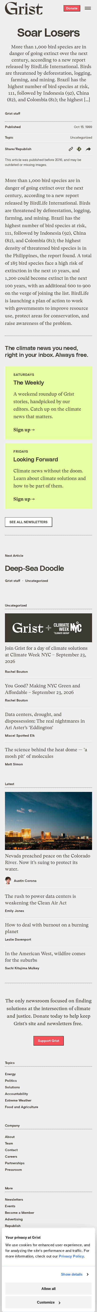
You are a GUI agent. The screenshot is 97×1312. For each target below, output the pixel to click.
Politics (11, 1080)
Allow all (48, 1289)
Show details (71, 1274)
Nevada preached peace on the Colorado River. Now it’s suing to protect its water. (47, 862)
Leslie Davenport (18, 939)
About (10, 1137)
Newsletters (14, 1199)
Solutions (12, 1087)
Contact (11, 1150)
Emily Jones (14, 911)
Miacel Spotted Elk (20, 735)
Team (9, 1143)
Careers (11, 1156)
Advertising (14, 1219)
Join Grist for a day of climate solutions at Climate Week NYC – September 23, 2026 (46, 655)
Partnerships (14, 1163)
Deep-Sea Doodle (34, 567)
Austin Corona (25, 881)
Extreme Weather (18, 1100)
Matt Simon (14, 764)
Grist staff (12, 113)
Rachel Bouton (16, 672)
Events (10, 1206)
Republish (12, 1226)
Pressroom (13, 1170)
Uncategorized (81, 137)
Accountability (16, 1094)
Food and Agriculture (21, 1107)
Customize (46, 1302)
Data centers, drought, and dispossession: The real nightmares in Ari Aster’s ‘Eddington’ (45, 721)
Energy (10, 1074)
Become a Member (19, 1213)
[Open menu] (88, 8)
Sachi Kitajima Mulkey (22, 968)
